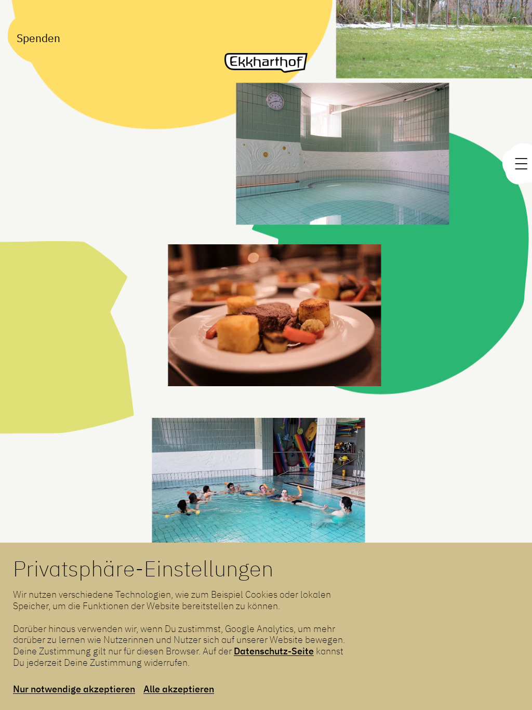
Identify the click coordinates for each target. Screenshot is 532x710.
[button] (257, 506)
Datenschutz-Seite (274, 651)
